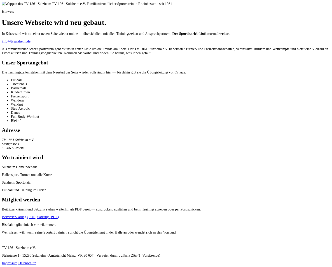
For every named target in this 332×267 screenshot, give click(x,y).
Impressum (9, 263)
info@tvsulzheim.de (16, 41)
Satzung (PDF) (48, 217)
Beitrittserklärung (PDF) (19, 217)
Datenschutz (27, 263)
